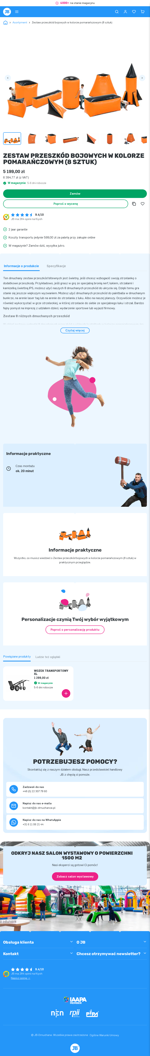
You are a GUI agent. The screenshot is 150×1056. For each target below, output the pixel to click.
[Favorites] (134, 11)
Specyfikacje (56, 266)
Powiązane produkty (17, 656)
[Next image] (142, 78)
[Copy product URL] (134, 204)
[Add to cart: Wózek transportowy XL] (66, 693)
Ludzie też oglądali (47, 657)
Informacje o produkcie (21, 266)
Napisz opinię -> (20, 978)
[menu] (16, 11)
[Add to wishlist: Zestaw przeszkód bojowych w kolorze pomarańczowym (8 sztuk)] (142, 204)
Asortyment (19, 22)
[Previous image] (8, 78)
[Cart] (142, 11)
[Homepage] (7, 12)
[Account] (125, 11)
